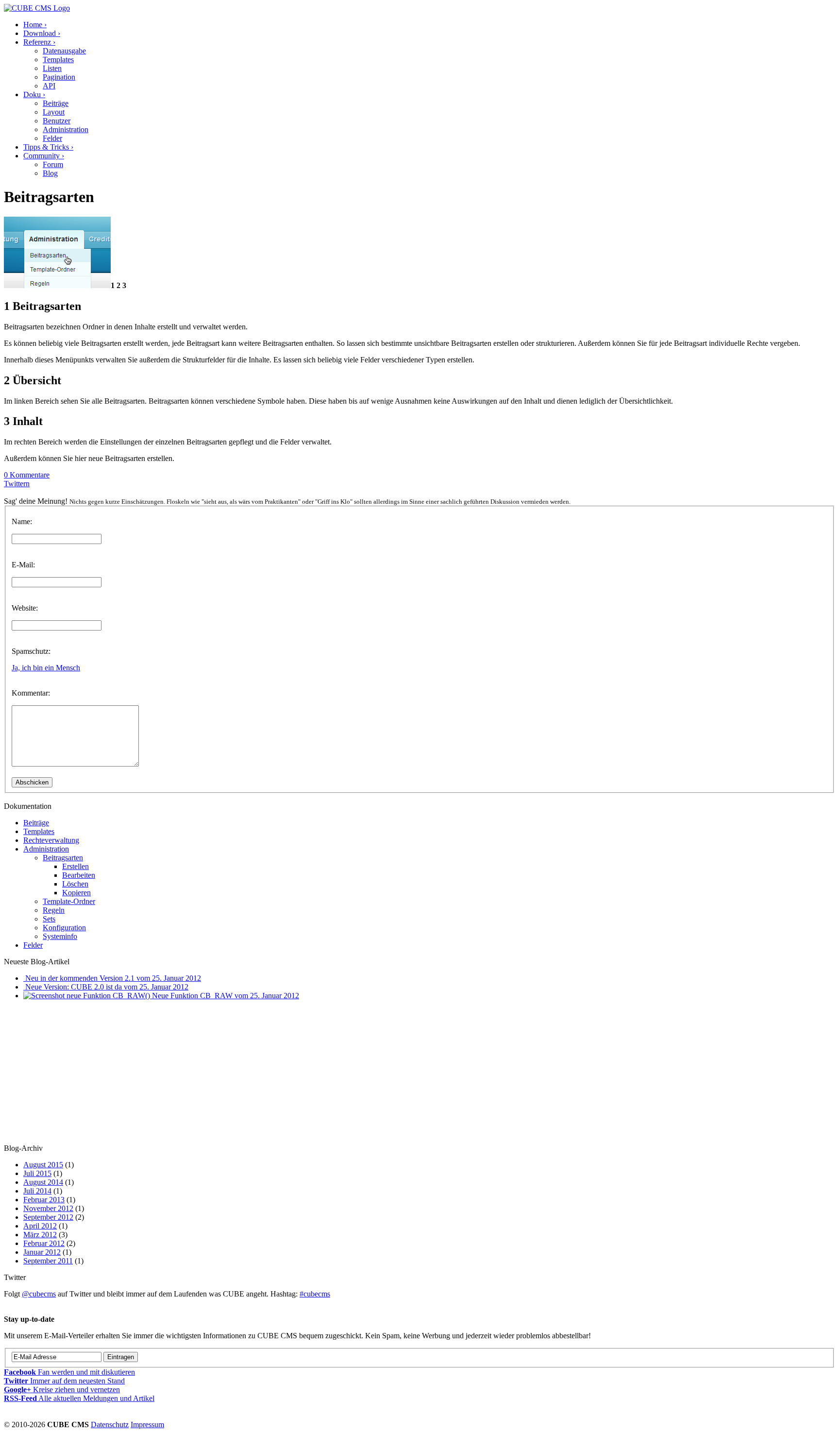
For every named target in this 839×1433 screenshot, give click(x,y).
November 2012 (48, 1208)
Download (41, 33)
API (49, 86)
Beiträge (55, 103)
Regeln (54, 910)
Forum (53, 164)
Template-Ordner (69, 901)
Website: (25, 608)
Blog (50, 173)
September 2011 (48, 1261)
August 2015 (43, 1164)
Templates (58, 59)
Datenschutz (110, 1424)
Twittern (17, 483)
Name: (22, 521)
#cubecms (315, 1294)
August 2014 (43, 1182)
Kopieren (76, 892)
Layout (54, 112)
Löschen (75, 884)
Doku (34, 94)
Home (35, 24)
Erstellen (75, 866)
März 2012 (40, 1234)
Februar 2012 (44, 1243)
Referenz (39, 42)
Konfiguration (64, 927)
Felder (52, 138)
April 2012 (40, 1226)
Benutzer (56, 121)
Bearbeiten (78, 875)
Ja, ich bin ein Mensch (46, 668)
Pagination (59, 77)
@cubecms (39, 1294)
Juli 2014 (37, 1191)
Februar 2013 (44, 1199)
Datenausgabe (64, 51)
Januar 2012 (42, 1252)
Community (43, 156)
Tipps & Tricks (48, 147)
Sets (49, 919)
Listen (52, 68)
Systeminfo (60, 936)
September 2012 (48, 1217)
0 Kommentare (27, 475)
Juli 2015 (37, 1173)
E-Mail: (23, 565)
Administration (65, 129)
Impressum (147, 1424)
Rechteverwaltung (51, 840)
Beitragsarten (63, 857)
